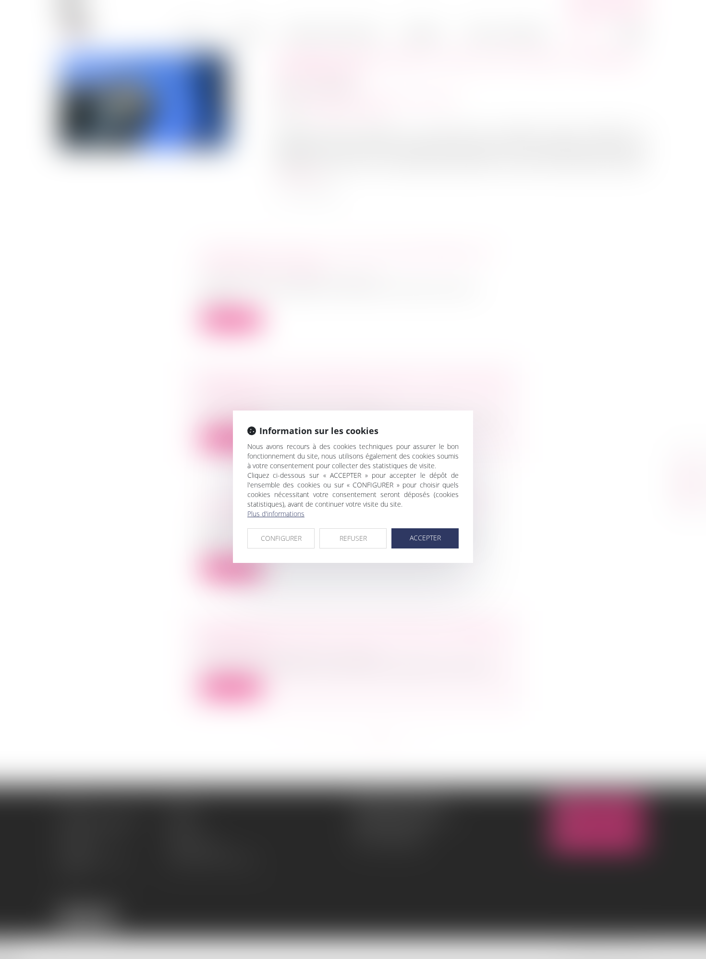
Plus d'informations (275, 513)
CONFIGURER (281, 538)
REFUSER (353, 538)
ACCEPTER (425, 537)
